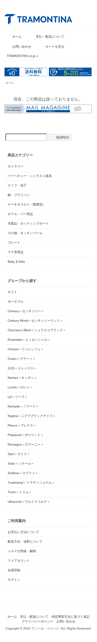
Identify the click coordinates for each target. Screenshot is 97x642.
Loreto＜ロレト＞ (20, 387)
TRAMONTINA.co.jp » (22, 56)
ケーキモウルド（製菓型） (27, 204)
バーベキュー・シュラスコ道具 (30, 176)
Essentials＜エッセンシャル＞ (29, 339)
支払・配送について (50, 36)
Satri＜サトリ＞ (19, 454)
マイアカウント (19, 560)
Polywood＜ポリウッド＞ (26, 435)
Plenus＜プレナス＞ (22, 425)
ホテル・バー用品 (20, 214)
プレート (14, 242)
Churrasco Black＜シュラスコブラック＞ (37, 330)
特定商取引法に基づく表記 (71, 616)
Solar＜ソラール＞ (21, 463)
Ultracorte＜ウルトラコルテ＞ (29, 501)
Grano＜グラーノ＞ (22, 358)
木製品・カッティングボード (28, 223)
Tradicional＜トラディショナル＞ (31, 482)
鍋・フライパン (19, 195)
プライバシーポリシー (37, 621)
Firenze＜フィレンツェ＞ (26, 349)
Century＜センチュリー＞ (26, 311)
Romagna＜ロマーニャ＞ (26, 444)
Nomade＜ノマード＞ (23, 406)
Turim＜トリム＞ (20, 492)
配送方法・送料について (25, 541)
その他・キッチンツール (25, 233)
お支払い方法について (23, 532)
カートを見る (54, 46)
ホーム (17, 36)
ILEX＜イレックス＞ (22, 368)
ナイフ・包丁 (17, 185)
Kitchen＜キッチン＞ (22, 378)
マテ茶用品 (15, 252)
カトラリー (15, 166)
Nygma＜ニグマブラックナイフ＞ (32, 416)
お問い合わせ (21, 46)
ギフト (12, 292)
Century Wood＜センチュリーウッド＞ (35, 320)
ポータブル (15, 301)
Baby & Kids (16, 261)
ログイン (14, 579)
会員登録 (14, 570)
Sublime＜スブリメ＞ (23, 473)
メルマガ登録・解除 (22, 551)
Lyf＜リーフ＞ (18, 397)
